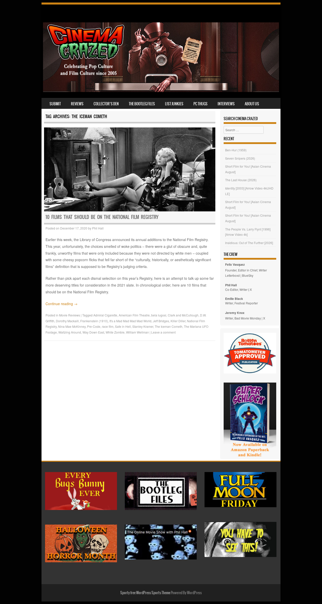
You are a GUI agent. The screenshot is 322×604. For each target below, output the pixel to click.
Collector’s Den (106, 104)
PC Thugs (200, 104)
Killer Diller (178, 321)
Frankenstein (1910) (94, 321)
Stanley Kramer (142, 326)
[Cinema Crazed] (161, 90)
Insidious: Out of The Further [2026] (249, 243)
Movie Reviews (69, 315)
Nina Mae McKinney (72, 326)
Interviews (226, 104)
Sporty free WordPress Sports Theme (145, 592)
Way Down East (93, 332)
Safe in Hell (123, 326)
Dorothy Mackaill (67, 321)
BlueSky (247, 275)
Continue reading (61, 303)
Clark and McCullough (183, 315)
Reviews (77, 104)
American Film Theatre (134, 315)
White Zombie (115, 332)
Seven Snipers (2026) (240, 158)
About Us (252, 104)
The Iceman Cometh (168, 326)
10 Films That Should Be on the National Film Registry (102, 217)
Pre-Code (93, 326)
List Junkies (174, 104)
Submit (55, 104)
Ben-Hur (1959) (236, 150)
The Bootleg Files (142, 104)
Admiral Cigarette (105, 315)
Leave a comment (163, 332)
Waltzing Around (69, 332)
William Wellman (137, 332)
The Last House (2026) (241, 180)
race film (107, 326)
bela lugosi (158, 315)
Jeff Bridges (161, 321)
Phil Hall (98, 228)
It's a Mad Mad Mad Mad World (130, 321)
